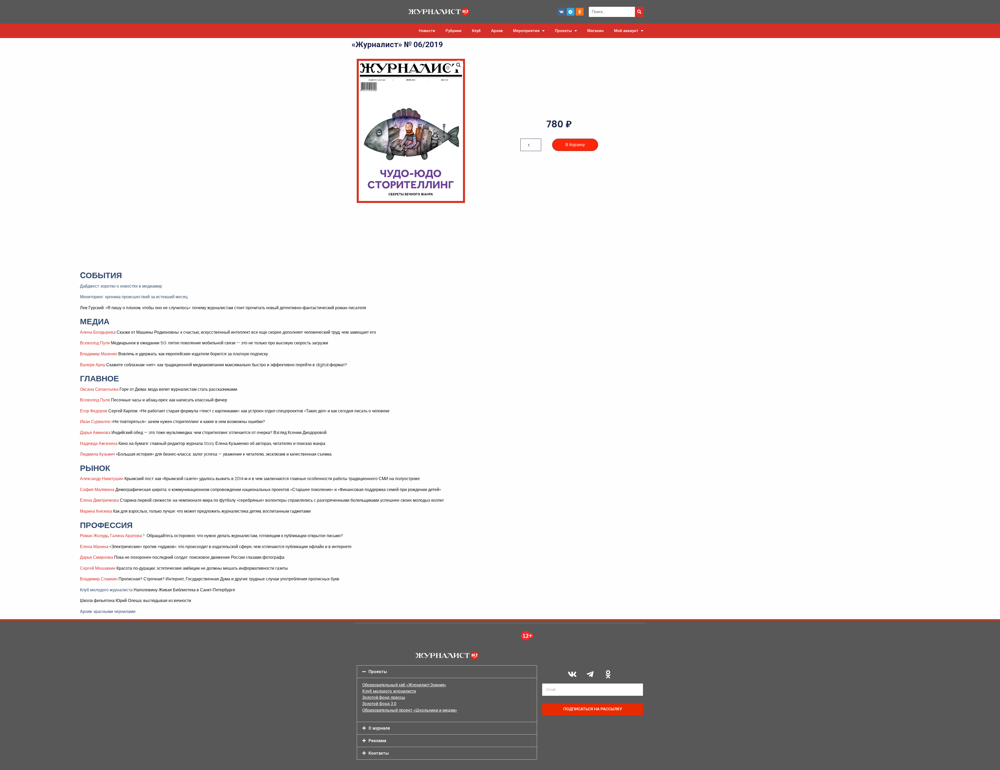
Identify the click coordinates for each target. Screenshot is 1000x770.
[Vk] (561, 12)
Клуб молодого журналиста (389, 691)
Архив (497, 30)
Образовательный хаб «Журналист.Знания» (404, 684)
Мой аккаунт (626, 30)
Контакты (378, 753)
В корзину (575, 145)
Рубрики (453, 30)
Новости (427, 30)
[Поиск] (639, 12)
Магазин (595, 30)
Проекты (563, 30)
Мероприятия (526, 30)
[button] (458, 65)
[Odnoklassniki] (580, 12)
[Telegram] (570, 12)
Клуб (476, 30)
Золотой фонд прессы (383, 697)
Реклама (377, 740)
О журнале (379, 728)
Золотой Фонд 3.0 (379, 703)
